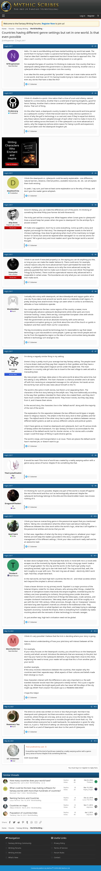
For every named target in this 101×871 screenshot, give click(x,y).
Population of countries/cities (23, 813)
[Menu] (3, 16)
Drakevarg (13, 111)
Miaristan (13, 793)
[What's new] (98, 16)
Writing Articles (14, 852)
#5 (96, 254)
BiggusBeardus (15, 783)
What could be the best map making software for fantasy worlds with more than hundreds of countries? (35, 789)
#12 (95, 631)
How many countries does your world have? (30, 780)
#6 (96, 291)
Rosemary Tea (13, 724)
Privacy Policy (59, 843)
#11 (95, 556)
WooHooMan (13, 309)
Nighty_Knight (88, 790)
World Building (35, 783)
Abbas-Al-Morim (15, 808)
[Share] (92, 46)
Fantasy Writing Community (19, 843)
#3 (96, 173)
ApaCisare (13, 534)
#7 (96, 351)
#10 (95, 516)
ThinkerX (13, 573)
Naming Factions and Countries (24, 798)
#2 (96, 93)
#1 (96, 46)
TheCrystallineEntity (13, 474)
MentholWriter (13, 649)
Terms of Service (60, 848)
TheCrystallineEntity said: (35, 747)
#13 (95, 707)
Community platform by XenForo (50, 868)
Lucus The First (15, 800)
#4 (96, 205)
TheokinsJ (13, 815)
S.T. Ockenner (13, 758)
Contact (56, 857)
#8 (96, 455)
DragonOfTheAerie (13, 504)
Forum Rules (58, 852)
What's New (13, 857)
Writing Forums (14, 848)
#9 (96, 486)
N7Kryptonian (9, 40)
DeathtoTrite (13, 191)
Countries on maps (18, 805)
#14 (95, 741)
